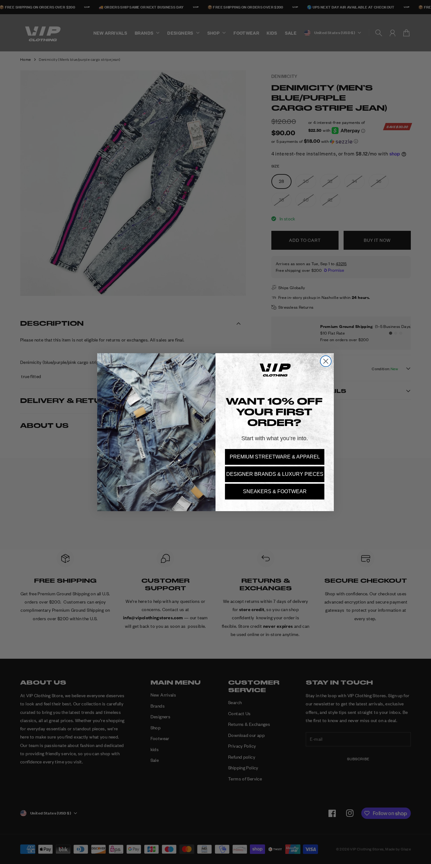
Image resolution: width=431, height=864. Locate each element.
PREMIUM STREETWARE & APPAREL (275, 456)
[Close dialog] (325, 361)
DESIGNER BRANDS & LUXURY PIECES (274, 474)
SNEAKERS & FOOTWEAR (275, 491)
